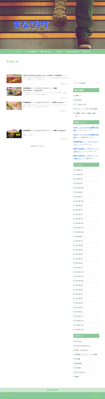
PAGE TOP (53, 390)
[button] (97, 83)
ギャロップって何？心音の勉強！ (86, 109)
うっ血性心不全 (80, 104)
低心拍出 (78, 100)
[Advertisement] (37, 67)
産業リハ (78, 95)
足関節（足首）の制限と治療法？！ (85, 114)
